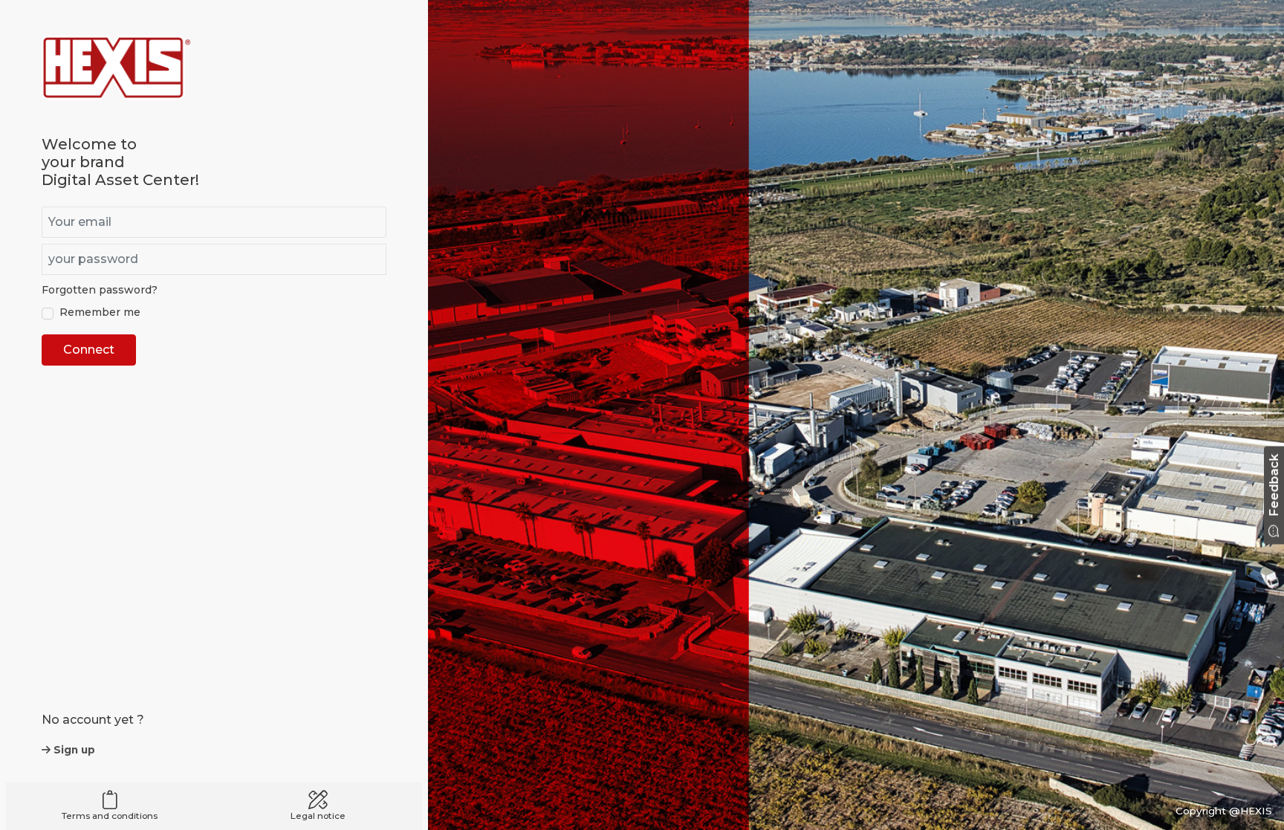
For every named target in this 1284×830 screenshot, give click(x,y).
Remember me (99, 312)
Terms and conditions (110, 815)
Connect (88, 350)
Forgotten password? (100, 289)
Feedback (1274, 486)
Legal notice (318, 815)
